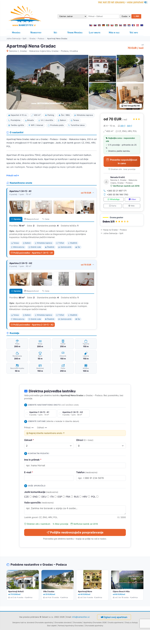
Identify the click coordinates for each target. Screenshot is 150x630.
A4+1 (122, 125)
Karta (113, 206)
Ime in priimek (32, 459)
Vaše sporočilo (39, 502)
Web (133, 206)
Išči (137, 16)
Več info (134, 32)
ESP (60, 496)
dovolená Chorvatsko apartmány (40, 622)
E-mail (28, 472)
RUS (76, 496)
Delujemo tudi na (19, 622)
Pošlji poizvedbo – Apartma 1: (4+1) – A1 (33, 252)
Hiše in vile (114, 32)
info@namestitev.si (81, 617)
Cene (47, 219)
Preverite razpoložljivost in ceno (123, 161)
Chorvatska (77, 622)
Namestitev (35, 32)
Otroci (84, 440)
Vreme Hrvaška (74, 32)
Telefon (86, 472)
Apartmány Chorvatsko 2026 (94, 622)
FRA (68, 496)
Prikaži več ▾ (12, 175)
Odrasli (29, 440)
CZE (27, 496)
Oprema (17, 219)
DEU (44, 496)
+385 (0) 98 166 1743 (117, 194)
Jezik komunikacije (41, 491)
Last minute (94, 32)
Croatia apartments (115, 622)
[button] (122, 220)
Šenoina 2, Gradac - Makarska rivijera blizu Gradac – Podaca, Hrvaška (43, 51)
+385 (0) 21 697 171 (117, 190)
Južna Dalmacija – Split (16, 38)
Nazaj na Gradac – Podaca (115, 230)
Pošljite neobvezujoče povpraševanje (76, 532)
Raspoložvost (33, 219)
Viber (133, 199)
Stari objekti (52, 626)
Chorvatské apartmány (94, 626)
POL (93, 496)
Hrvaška (16, 32)
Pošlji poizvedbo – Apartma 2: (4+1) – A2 (33, 324)
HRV (85, 496)
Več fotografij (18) (132, 106)
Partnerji (61, 626)
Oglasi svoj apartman (115, 617)
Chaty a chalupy (131, 622)
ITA (52, 496)
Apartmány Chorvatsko (74, 626)
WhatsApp (115, 199)
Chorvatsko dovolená (62, 622)
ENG (35, 496)
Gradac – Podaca (36, 38)
